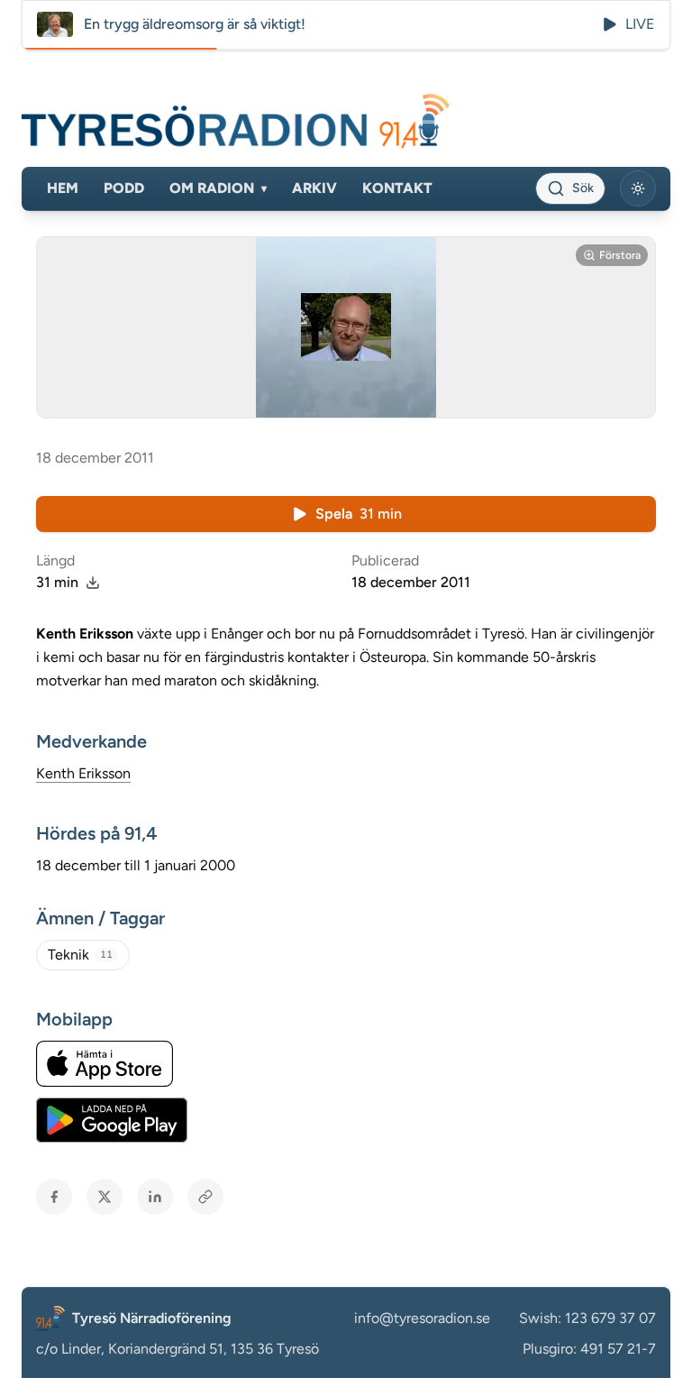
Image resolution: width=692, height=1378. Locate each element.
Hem (62, 188)
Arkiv (314, 188)
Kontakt (397, 188)
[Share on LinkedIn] (155, 1197)
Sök (583, 188)
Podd (124, 188)
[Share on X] (104, 1197)
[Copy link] (205, 1197)
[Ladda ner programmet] (93, 582)
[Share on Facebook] (54, 1197)
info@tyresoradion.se (422, 1318)
